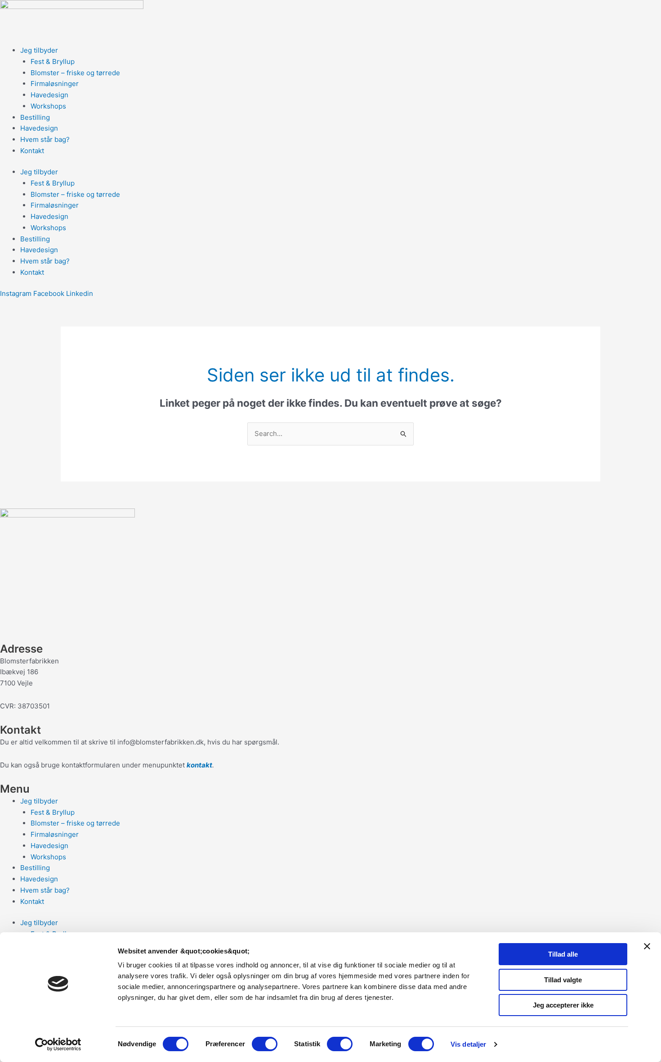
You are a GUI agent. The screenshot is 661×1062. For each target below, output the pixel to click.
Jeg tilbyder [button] (39, 50)
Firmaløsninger (55, 83)
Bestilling (35, 117)
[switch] (264, 1044)
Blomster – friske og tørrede (75, 72)
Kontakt (32, 150)
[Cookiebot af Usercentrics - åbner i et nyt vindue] (58, 1044)
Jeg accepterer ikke (563, 1005)
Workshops (48, 106)
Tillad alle (563, 954)
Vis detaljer (468, 1044)
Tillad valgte (563, 980)
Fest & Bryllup (53, 61)
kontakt (199, 765)
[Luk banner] (647, 946)
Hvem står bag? (45, 139)
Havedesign (49, 95)
